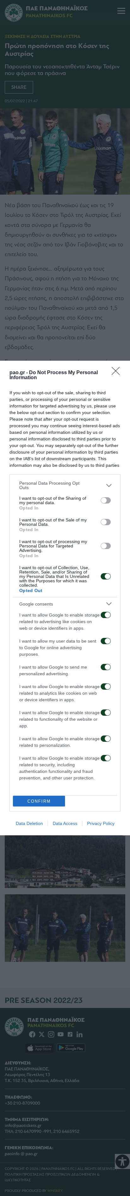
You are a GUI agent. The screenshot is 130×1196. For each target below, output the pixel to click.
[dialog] (65, 598)
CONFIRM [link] (39, 801)
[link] (118, 373)
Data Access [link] (65, 823)
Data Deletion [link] (29, 823)
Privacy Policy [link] (101, 823)
